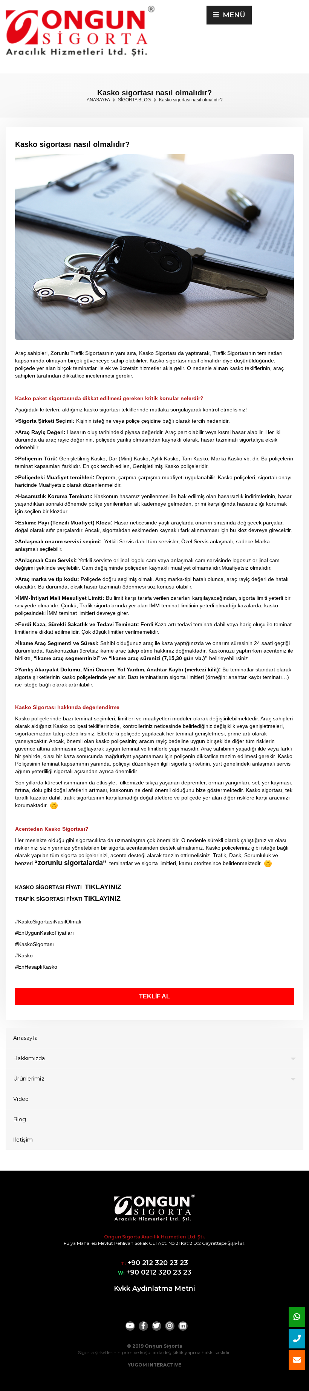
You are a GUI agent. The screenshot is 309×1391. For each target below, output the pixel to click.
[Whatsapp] (297, 1317)
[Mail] (297, 1360)
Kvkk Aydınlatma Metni (154, 1288)
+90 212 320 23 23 (156, 1263)
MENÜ (232, 15)
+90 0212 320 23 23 (157, 1272)
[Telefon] (297, 1339)
